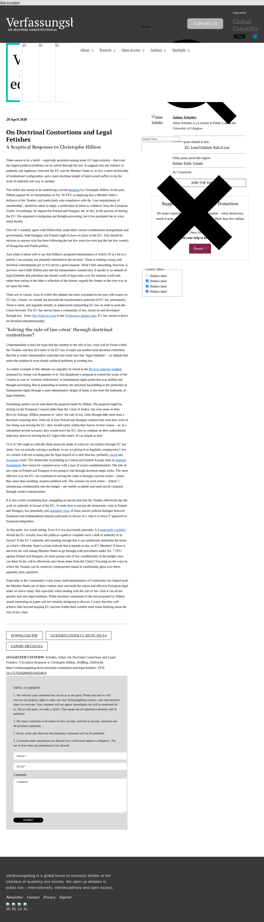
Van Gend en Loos (44, 315)
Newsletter (14, 897)
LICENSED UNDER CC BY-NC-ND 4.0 (79, 635)
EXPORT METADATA (27, 646)
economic (12, 460)
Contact (33, 897)
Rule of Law (221, 147)
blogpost (74, 190)
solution (105, 369)
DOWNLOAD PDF (24, 635)
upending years (60, 510)
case (80, 315)
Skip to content (10, 2)
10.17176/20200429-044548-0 (26, 673)
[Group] (50, 19)
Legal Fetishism (201, 147)
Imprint (65, 897)
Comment (19, 774)
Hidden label (158, 276)
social (113, 454)
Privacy (49, 897)
